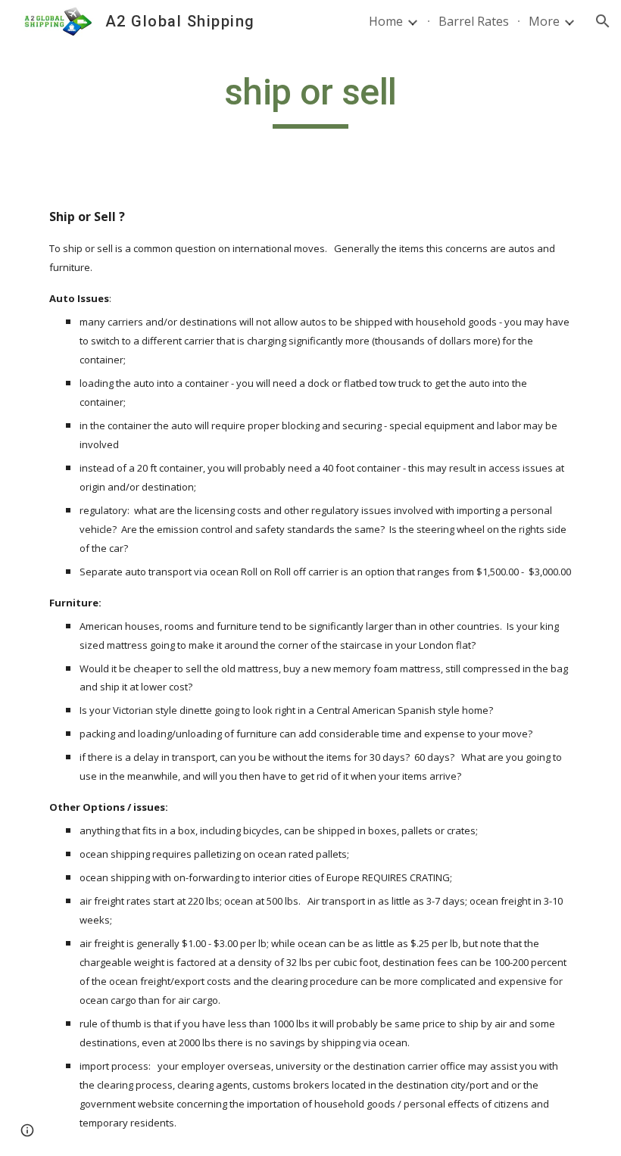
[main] (311, 99)
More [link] (544, 21)
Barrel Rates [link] (473, 21)
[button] (603, 21)
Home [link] (386, 21)
